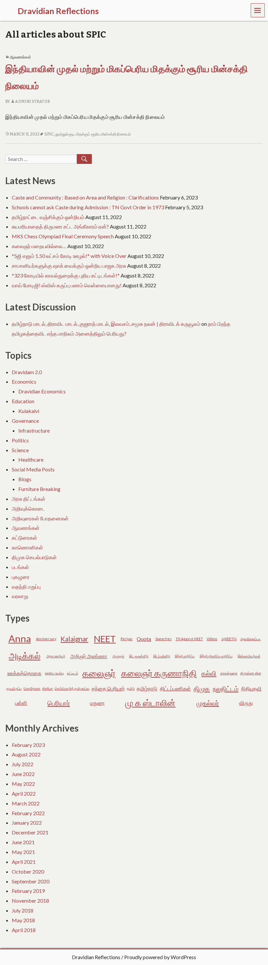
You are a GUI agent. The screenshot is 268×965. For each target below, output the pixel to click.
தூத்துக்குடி (64, 134)
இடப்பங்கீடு (161, 656)
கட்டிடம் (72, 673)
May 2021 (23, 852)
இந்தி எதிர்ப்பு (185, 656)
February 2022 (28, 813)
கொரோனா (32, 688)
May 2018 (23, 920)
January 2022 (27, 822)
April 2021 (24, 862)
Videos (212, 639)
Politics (20, 440)
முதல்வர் (207, 703)
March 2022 (26, 803)
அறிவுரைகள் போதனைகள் (40, 518)
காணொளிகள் (27, 547)
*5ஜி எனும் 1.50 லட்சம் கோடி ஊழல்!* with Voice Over (69, 256)
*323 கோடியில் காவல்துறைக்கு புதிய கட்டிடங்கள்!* (66, 275)
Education (23, 401)
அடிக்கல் (25, 655)
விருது (246, 703)
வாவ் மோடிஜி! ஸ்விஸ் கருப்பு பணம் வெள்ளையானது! (67, 285)
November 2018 (30, 900)
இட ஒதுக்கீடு (138, 656)
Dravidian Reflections (96, 957)
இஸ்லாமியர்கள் (249, 656)
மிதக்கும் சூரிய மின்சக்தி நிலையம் (103, 134)
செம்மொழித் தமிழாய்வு (72, 688)
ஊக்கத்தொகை (24, 673)
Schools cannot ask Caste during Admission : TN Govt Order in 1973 (88, 207)
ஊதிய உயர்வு (54, 673)
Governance (25, 421)
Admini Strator (32, 101)
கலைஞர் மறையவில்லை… (39, 246)
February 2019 (28, 891)
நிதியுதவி (251, 688)
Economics (24, 381)
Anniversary (46, 639)
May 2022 (23, 784)
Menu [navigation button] (258, 10)
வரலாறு (20, 596)
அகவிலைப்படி (250, 639)
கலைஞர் (99, 673)
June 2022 (23, 774)
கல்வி (208, 673)
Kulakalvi (28, 411)
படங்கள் (20, 567)
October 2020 (28, 871)
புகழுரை (20, 577)
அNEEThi (229, 639)
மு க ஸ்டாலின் (150, 702)
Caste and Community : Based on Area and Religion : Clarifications (85, 197)
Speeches (163, 639)
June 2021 (23, 842)
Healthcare (30, 459)
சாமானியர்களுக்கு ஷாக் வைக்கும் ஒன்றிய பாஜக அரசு (69, 265)
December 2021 (30, 832)
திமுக (201, 688)
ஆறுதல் (118, 656)
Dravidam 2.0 (27, 372)
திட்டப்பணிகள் (175, 688)
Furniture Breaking (39, 489)
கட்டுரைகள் (24, 537)
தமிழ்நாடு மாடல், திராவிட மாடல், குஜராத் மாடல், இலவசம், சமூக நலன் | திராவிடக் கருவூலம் (106, 324)
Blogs (24, 479)
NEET (105, 638)
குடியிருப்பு (14, 688)
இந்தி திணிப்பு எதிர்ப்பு (216, 656)
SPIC (49, 134)
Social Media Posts (33, 469)
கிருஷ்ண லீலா (250, 673)
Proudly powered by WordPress (160, 957)
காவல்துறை (228, 673)
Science (20, 450)
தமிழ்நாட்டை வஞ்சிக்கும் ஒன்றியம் (48, 217)
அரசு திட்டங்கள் (28, 499)
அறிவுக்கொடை (28, 508)
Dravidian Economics (42, 391)
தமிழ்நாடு (147, 688)
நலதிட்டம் (226, 688)
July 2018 (22, 910)
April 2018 (24, 930)
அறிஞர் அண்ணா (88, 656)
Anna (19, 638)
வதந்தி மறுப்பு (26, 586)
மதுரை (97, 703)
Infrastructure (34, 430)
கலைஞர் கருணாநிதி (159, 673)
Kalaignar (74, 639)
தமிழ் (131, 688)
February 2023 (28, 745)
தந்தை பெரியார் (108, 688)
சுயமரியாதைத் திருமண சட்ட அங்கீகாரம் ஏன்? (60, 226)
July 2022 (22, 764)
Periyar (127, 639)
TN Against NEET (189, 639)
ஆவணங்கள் (20, 57)
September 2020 (30, 881)
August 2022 (26, 754)
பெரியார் (58, 703)
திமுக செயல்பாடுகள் (34, 557)
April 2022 (24, 793)
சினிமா (47, 688)
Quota (144, 639)
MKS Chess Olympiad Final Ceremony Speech (63, 236)
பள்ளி (21, 703)
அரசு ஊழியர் (55, 656)
